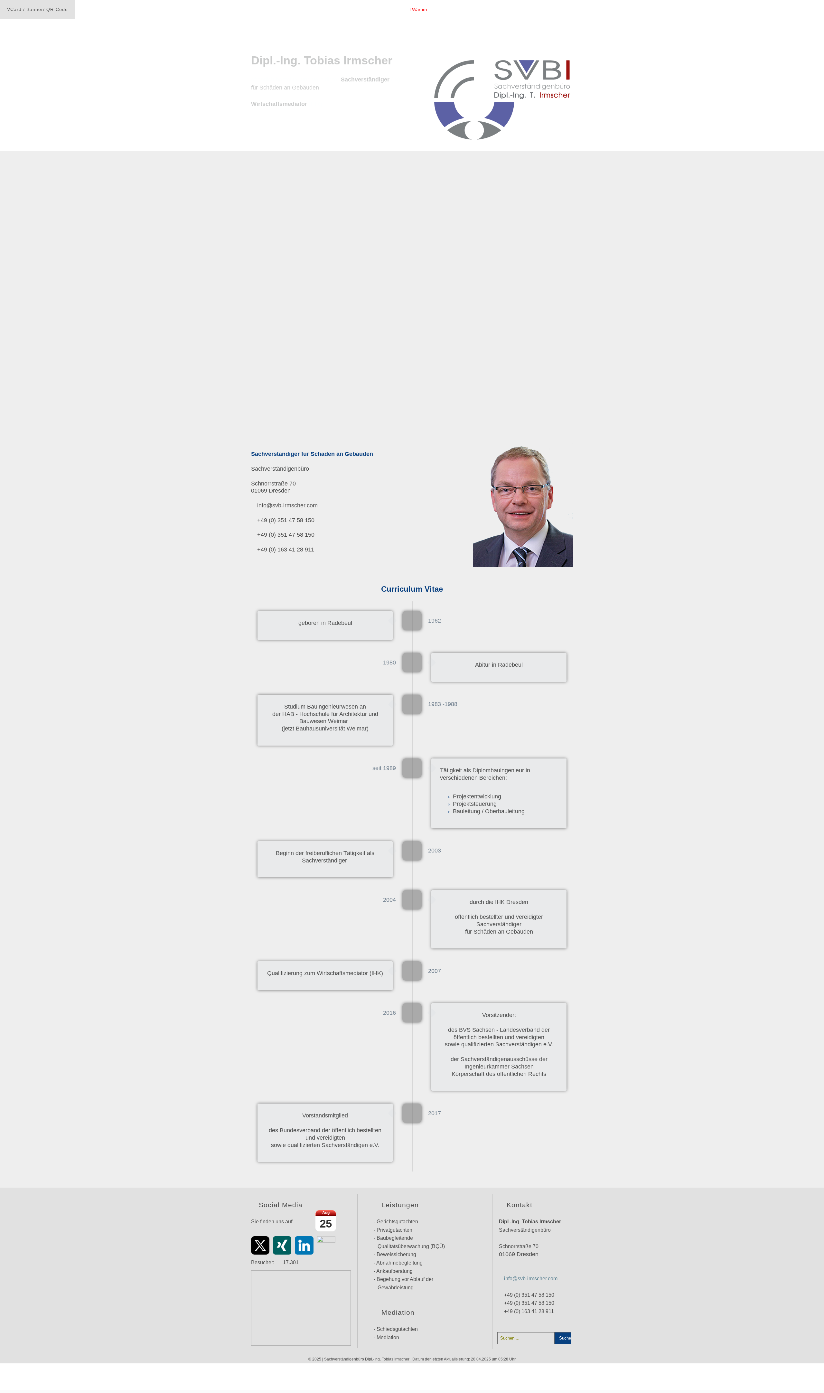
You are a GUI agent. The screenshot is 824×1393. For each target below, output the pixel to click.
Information (449, 9)
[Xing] (282, 1245)
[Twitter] (260, 1245)
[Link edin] (304, 1245)
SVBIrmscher (387, 9)
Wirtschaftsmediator (524, 9)
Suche (564, 1338)
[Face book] (326, 1245)
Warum (419, 9)
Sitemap (566, 9)
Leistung (482, 9)
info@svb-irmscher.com (530, 1278)
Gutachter (326, 1374)
